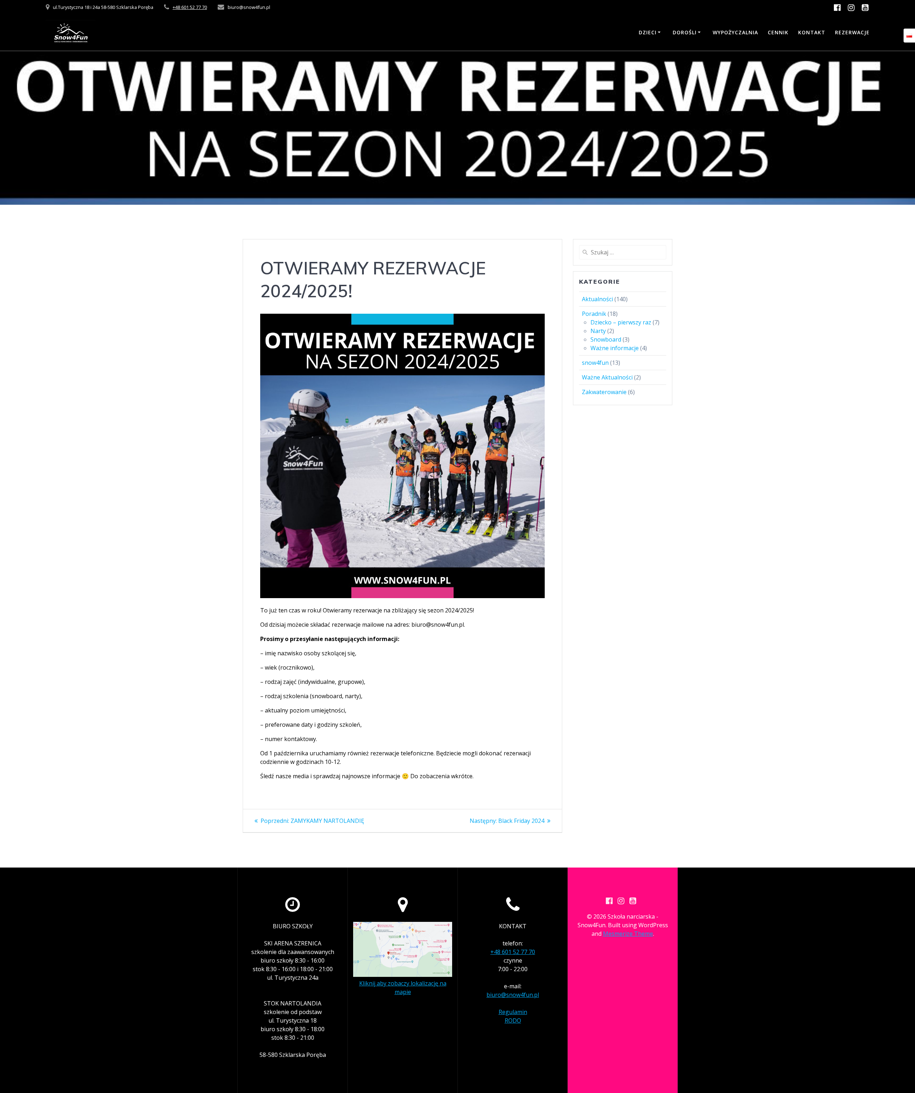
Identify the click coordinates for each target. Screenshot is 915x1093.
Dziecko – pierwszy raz (620, 322)
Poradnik (594, 314)
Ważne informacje (614, 348)
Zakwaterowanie (604, 392)
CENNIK (778, 32)
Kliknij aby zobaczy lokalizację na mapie (402, 987)
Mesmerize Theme (628, 934)
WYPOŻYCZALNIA (735, 32)
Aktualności (597, 299)
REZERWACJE (852, 32)
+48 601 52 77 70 (190, 7)
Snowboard (605, 339)
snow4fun (595, 363)
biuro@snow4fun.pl (512, 995)
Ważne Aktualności (607, 377)
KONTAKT (811, 32)
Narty (598, 331)
